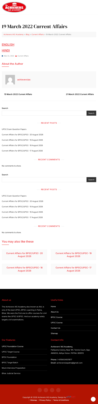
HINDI (6, 50)
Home (53, 306)
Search (5, 108)
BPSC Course (56, 317)
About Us (55, 312)
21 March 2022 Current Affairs (80, 94)
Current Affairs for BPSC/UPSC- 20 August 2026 (22, 134)
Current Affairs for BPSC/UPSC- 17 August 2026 (22, 151)
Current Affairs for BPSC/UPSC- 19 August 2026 (22, 140)
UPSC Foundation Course (12, 346)
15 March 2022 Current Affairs (18, 94)
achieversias (23, 79)
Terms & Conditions (61, 400)
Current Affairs (23, 56)
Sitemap (54, 333)
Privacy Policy (45, 400)
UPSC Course (57, 322)
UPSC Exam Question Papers (14, 129)
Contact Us (55, 328)
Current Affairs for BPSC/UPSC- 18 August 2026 (22, 145)
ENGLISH (8, 44)
